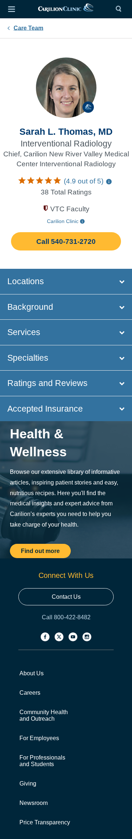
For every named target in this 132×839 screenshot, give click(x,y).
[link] (65, 9)
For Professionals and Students (42, 760)
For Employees (39, 738)
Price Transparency (44, 822)
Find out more (40, 551)
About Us (31, 673)
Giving (27, 783)
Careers (29, 693)
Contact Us (66, 597)
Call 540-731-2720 (66, 241)
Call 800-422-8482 (66, 617)
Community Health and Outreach (43, 715)
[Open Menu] (11, 9)
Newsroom (33, 803)
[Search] (120, 9)
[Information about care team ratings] (108, 181)
